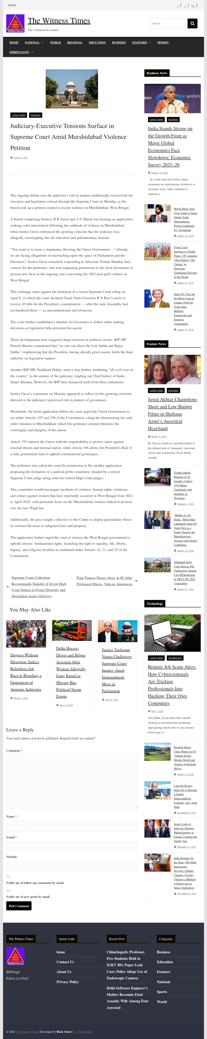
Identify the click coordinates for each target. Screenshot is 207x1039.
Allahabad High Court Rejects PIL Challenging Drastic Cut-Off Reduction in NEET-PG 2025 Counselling (185, 572)
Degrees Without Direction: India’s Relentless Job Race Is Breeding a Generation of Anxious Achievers (25, 672)
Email (11, 837)
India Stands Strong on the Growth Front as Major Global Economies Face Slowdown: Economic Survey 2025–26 (170, 146)
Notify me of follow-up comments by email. (35, 882)
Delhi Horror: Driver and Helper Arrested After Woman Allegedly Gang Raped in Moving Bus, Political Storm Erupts (71, 672)
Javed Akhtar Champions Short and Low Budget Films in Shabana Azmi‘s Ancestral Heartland (172, 413)
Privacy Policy (68, 981)
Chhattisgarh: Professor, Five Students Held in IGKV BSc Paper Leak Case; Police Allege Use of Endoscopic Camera (127, 965)
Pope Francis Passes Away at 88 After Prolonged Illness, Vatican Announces (104, 580)
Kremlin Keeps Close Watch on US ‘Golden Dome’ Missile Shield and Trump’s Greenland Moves (185, 757)
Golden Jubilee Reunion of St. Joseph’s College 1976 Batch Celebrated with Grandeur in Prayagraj (183, 485)
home (14, 42)
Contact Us (65, 961)
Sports (163, 42)
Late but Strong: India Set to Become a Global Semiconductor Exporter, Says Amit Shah (185, 796)
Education (97, 42)
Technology (175, 658)
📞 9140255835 (83, 1032)
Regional (74, 42)
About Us (64, 971)
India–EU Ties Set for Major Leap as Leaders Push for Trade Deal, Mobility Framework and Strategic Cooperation (184, 309)
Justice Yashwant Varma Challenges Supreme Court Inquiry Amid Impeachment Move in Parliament (117, 670)
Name (11, 816)
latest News (18, 115)
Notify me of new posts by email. (28, 896)
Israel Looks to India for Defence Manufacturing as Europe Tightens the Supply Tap (185, 832)
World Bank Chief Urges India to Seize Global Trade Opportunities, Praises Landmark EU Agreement (185, 219)
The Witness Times (59, 20)
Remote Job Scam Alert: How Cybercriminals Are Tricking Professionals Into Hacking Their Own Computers (172, 684)
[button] (42, 42)
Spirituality (19, 52)
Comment (14, 750)
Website (11, 856)
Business (119, 42)
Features (139, 42)
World (55, 42)
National (32, 42)
